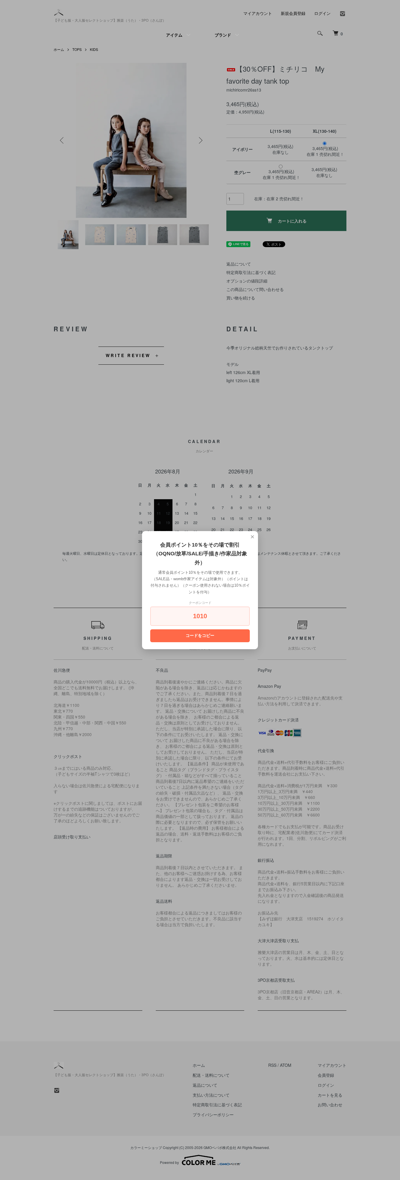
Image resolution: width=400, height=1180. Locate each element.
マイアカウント (257, 13)
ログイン (322, 13)
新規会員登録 (293, 13)
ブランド (223, 35)
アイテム (174, 35)
